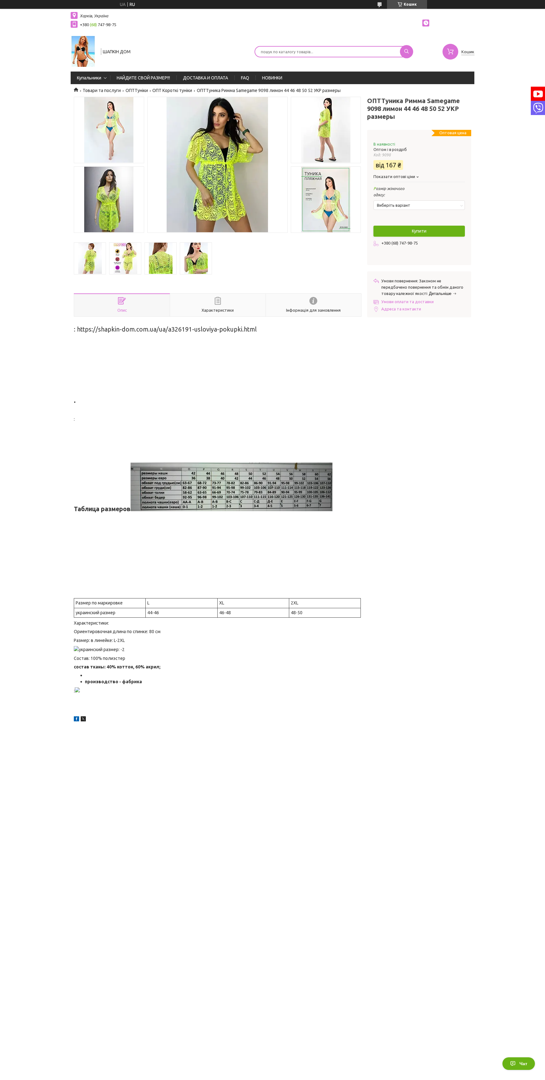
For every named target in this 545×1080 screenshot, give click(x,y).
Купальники (89, 78)
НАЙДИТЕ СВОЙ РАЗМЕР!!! (143, 78)
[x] (83, 719)
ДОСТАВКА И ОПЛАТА (205, 78)
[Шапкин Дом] (83, 51)
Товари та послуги (102, 90)
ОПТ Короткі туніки (172, 90)
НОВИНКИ (272, 78)
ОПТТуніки (137, 90)
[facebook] (76, 719)
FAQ (245, 78)
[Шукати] (406, 51)
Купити (419, 231)
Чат (523, 1063)
